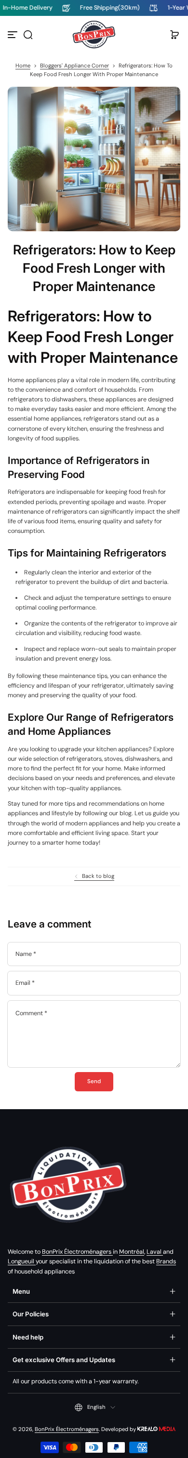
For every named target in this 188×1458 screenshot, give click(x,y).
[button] (28, 34)
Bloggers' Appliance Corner (74, 65)
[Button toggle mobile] (13, 34)
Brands (166, 1261)
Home (22, 65)
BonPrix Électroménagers (77, 1252)
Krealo (156, 1428)
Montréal (131, 1252)
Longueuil (22, 1261)
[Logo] (94, 35)
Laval (155, 1252)
